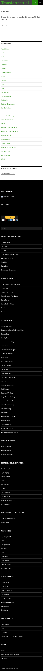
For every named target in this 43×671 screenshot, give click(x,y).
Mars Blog (4, 357)
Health (3, 76)
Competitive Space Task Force (10, 284)
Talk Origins (5, 606)
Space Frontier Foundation (9, 296)
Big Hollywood (6, 537)
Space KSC (4, 413)
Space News (5, 300)
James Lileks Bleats (7, 258)
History (3, 80)
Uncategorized (5, 151)
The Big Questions (7, 454)
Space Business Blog (7, 405)
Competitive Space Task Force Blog (12, 330)
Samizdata (4, 266)
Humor (3, 84)
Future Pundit (5, 477)
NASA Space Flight (7, 292)
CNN (2, 541)
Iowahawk (4, 632)
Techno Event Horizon (8, 500)
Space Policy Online (7, 304)
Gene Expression (6, 590)
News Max (4, 556)
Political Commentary (8, 104)
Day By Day (5, 624)
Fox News (4, 548)
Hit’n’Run (4, 246)
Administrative (5, 49)
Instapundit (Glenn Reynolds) (10, 254)
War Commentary (6, 155)
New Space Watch (6, 373)
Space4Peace (5, 522)
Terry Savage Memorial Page (10, 654)
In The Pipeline (6, 598)
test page (4, 658)
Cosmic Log (5, 334)
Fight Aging (5, 473)
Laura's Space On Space (8, 350)
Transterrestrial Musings (16, 2)
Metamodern (5, 484)
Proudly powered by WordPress (9, 668)
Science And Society (7, 116)
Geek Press (4, 586)
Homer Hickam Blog (7, 342)
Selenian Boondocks (7, 401)
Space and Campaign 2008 (9, 131)
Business (3, 53)
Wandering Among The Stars (10, 432)
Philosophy (4, 100)
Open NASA (5, 381)
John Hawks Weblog (7, 602)
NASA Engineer (6, 365)
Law (2, 88)
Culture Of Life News (8, 518)
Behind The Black (6, 326)
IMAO (3, 628)
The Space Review (7, 308)
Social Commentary (7, 120)
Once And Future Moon (8, 377)
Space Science (5, 143)
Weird (3, 159)
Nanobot (3, 488)
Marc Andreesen (6, 446)
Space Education (6, 135)
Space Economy (6, 409)
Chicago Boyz (5, 242)
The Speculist (5, 504)
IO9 (2, 480)
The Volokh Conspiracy (8, 270)
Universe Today (6, 424)
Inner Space (4, 346)
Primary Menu (40, 2)
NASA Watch (5, 369)
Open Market (5, 560)
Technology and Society (8, 147)
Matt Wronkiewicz (7, 361)
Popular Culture (6, 108)
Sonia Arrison (5, 496)
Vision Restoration (7, 428)
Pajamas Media (5, 564)
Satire (3, 112)
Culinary (4, 57)
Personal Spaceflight (7, 385)
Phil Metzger (5, 389)
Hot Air (3, 250)
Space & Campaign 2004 (9, 127)
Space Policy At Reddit (8, 416)
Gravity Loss (5, 338)
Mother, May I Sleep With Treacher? (12, 636)
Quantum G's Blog (7, 393)
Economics (4, 61)
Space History (5, 139)
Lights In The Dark (7, 354)
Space (3, 124)
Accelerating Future (7, 469)
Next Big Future (6, 492)
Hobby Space (5, 288)
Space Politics (5, 420)
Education (4, 65)
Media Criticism (6, 96)
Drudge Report (5, 544)
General (3, 68)
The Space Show (6, 312)
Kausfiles (4, 262)
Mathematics (5, 92)
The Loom (4, 610)
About (3, 650)
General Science (6, 72)
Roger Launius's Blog (8, 397)
